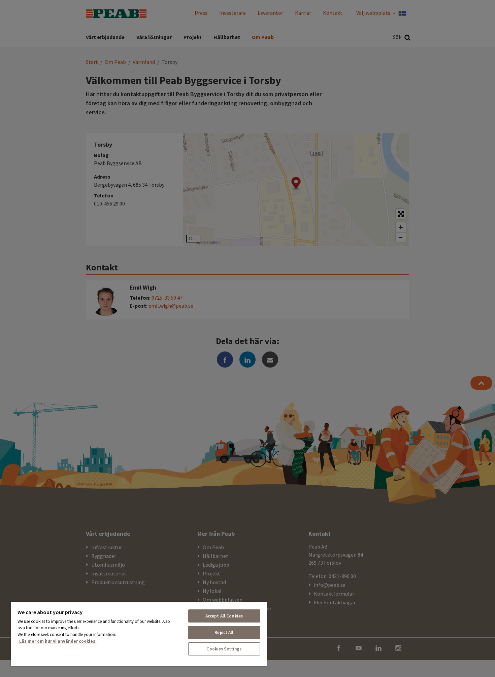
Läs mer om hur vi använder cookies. (58, 641)
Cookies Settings (223, 649)
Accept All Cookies (224, 616)
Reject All (223, 632)
